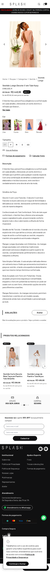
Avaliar (40, 312)
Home (4, 79)
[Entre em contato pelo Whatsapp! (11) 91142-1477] (43, 517)
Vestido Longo (41, 79)
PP (5, 144)
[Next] (45, 366)
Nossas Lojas (7, 473)
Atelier (4, 486)
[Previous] (5, 366)
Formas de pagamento (36, 468)
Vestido (32, 79)
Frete (29, 459)
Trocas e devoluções (35, 464)
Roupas (13, 79)
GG (28, 144)
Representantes (8, 482)
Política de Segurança (10, 468)
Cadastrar (25, 438)
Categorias (22, 79)
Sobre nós (6, 459)
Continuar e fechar (17, 564)
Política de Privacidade (11, 464)
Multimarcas (7, 477)
